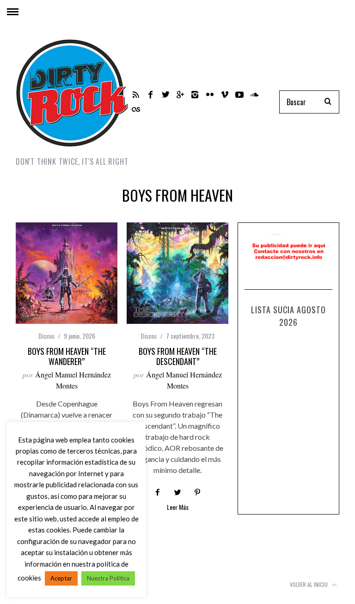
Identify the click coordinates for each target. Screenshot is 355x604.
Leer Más (178, 508)
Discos (46, 336)
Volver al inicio (309, 584)
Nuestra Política (108, 578)
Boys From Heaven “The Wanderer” (67, 356)
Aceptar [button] (61, 578)
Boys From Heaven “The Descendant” (178, 356)
